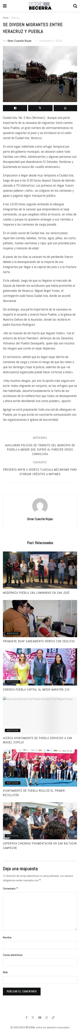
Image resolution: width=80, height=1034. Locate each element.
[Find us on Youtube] (39, 1017)
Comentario (10, 888)
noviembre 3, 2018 (50, 40)
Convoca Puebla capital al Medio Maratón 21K (36, 689)
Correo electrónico (13, 955)
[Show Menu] (5, 6)
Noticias (15, 17)
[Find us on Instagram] (46, 1017)
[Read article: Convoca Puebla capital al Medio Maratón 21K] (40, 667)
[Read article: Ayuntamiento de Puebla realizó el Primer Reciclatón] (40, 768)
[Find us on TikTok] (53, 1017)
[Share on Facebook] (15, 108)
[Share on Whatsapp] (65, 108)
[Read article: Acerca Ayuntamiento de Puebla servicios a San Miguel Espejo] (40, 715)
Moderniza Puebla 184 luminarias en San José (36, 593)
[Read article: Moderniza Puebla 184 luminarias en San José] (40, 570)
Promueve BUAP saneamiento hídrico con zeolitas (39, 641)
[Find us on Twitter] (32, 1017)
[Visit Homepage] (40, 6)
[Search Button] (75, 6)
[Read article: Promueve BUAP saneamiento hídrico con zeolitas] (40, 618)
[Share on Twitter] (40, 108)
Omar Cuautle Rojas (20, 40)
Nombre (7, 937)
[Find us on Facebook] (26, 1017)
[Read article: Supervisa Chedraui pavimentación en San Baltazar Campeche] (40, 820)
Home (5, 17)
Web (5, 972)
